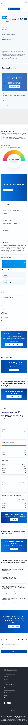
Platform (6, 676)
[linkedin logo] (7, 105)
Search (14, 651)
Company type (5, 32)
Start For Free (14, 519)
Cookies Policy (7, 692)
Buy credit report (8, 190)
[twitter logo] (5, 105)
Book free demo (14, 707)
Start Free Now (14, 370)
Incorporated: (5, 27)
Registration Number (6, 37)
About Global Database (9, 674)
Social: (3, 102)
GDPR (5, 695)
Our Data (6, 679)
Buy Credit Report (15, 9)
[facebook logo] (3, 105)
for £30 (14, 161)
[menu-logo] (6, 3)
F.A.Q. (5, 687)
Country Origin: (5, 98)
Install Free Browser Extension (15, 344)
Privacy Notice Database (9, 690)
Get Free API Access (14, 626)
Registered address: (6, 93)
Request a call (14, 710)
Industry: (4, 43)
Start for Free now (14, 86)
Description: (4, 49)
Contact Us (6, 682)
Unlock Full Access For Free (14, 396)
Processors (6, 697)
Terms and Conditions (9, 684)
